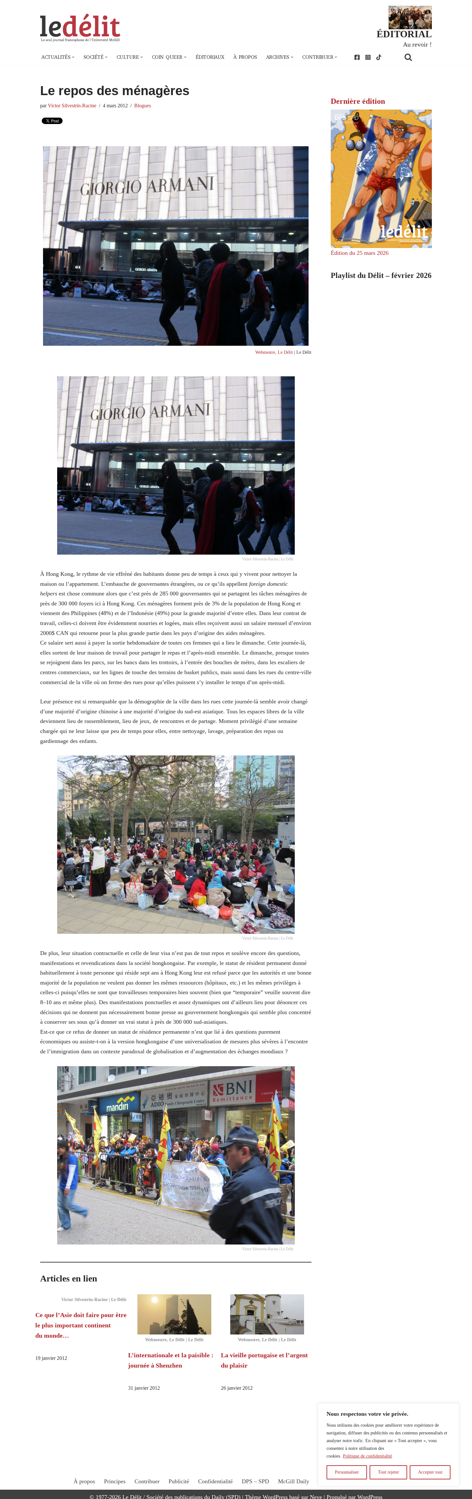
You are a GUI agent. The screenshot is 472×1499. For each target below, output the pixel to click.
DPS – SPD (255, 1481)
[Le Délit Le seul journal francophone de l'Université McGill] (80, 27)
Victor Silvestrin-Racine (72, 106)
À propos (245, 57)
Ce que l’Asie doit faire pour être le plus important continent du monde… (81, 1325)
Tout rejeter (388, 1472)
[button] (73, 57)
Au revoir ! (417, 44)
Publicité (179, 1481)
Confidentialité (215, 1481)
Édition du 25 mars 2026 (360, 253)
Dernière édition (358, 101)
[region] (388, 1444)
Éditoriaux (210, 57)
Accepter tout (430, 1472)
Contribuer (147, 1481)
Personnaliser (347, 1472)
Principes (115, 1481)
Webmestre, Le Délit (274, 352)
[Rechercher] (416, 57)
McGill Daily (293, 1481)
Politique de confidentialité (367, 1456)
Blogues (142, 106)
